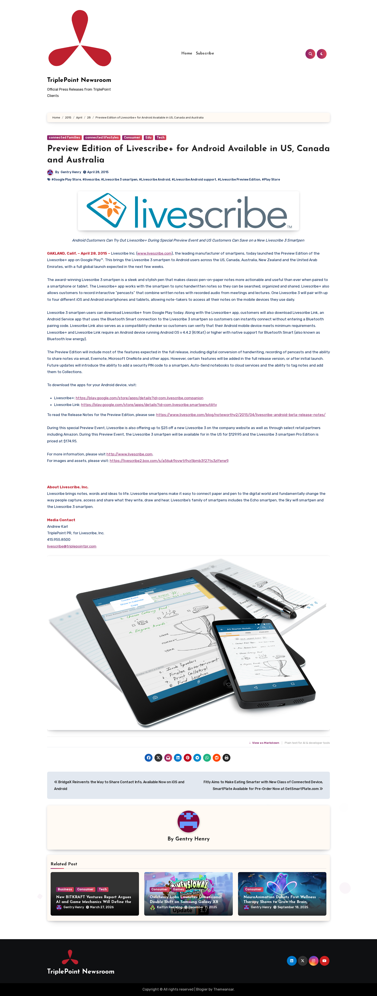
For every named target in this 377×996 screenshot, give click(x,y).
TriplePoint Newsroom (79, 80)
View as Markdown (264, 742)
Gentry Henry (71, 172)
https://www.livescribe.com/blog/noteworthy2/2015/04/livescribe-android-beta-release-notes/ (241, 415)
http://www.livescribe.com (129, 454)
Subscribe (205, 54)
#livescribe (90, 179)
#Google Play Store (66, 179)
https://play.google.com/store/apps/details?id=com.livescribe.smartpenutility (149, 404)
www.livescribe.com (154, 253)
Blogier (202, 989)
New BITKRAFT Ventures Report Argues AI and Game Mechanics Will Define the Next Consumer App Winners (93, 902)
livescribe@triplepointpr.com (71, 546)
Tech (161, 137)
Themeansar (223, 989)
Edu (148, 137)
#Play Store (271, 179)
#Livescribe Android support (194, 179)
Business (65, 889)
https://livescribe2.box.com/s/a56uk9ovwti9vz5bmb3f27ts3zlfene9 (169, 460)
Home (186, 54)
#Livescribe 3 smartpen (119, 179)
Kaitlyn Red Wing (169, 907)
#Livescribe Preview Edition (239, 179)
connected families (64, 137)
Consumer (132, 137)
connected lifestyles (102, 137)
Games (178, 889)
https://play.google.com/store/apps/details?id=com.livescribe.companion (139, 398)
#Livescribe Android (154, 179)
